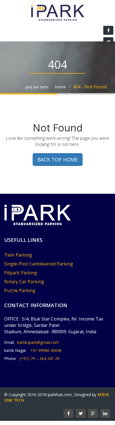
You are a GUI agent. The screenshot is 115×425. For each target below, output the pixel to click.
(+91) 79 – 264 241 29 (39, 358)
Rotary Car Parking (24, 282)
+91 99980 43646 (46, 350)
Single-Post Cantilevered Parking (38, 264)
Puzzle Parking (19, 290)
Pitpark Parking (20, 273)
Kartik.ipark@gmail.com (38, 342)
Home (60, 87)
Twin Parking (18, 255)
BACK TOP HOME (57, 159)
